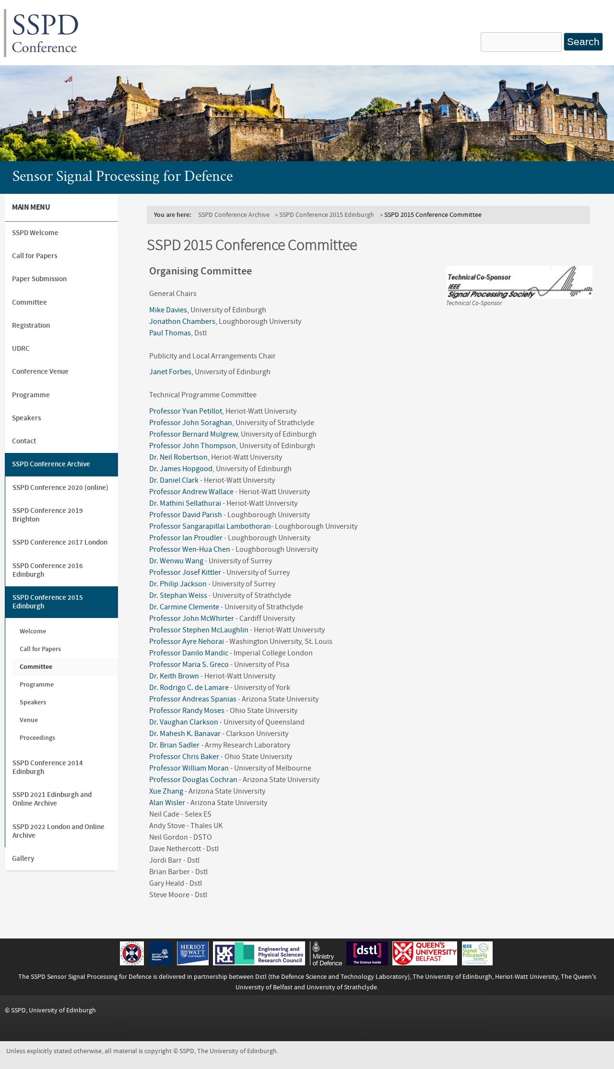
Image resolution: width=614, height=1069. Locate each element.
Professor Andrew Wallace (191, 492)
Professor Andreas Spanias (192, 699)
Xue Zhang (166, 791)
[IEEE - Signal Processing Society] (477, 963)
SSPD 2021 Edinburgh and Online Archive (52, 799)
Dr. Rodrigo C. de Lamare (189, 687)
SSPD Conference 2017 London (59, 542)
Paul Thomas (170, 333)
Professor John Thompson (192, 446)
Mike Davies (168, 310)
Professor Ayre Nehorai (186, 641)
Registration (31, 326)
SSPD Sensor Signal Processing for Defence (91, 976)
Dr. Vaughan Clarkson (183, 722)
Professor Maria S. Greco (189, 664)
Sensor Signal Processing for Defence (122, 177)
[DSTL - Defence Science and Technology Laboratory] (367, 963)
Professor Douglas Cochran (193, 779)
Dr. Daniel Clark (174, 480)
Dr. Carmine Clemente (184, 607)
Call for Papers (34, 256)
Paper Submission (39, 279)
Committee (29, 302)
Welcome (33, 631)
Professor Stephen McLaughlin (198, 630)
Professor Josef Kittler (185, 572)
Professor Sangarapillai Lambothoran (210, 526)
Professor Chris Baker (184, 756)
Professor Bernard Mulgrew (193, 434)
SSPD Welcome (35, 233)
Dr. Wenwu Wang (176, 561)
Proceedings (37, 737)
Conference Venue (40, 372)
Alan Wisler (167, 803)
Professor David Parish (185, 515)
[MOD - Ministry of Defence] (326, 963)
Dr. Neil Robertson (178, 457)
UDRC (21, 349)
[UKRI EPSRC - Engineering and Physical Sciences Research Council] (259, 963)
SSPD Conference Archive (234, 214)
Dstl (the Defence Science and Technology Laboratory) (332, 976)
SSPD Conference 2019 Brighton (47, 515)
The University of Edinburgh (452, 976)
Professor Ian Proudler (186, 538)
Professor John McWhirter (191, 618)
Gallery (23, 859)
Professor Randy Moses (186, 710)
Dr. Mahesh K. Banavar (185, 733)
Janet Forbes (170, 372)
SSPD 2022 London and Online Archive (58, 831)
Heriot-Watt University (526, 976)
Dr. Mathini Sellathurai (186, 503)
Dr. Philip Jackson (178, 584)
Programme (31, 395)
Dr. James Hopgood (181, 469)
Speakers (26, 418)
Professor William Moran (189, 768)
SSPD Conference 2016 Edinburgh (47, 570)
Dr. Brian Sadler (174, 745)
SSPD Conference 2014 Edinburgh (47, 767)
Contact (24, 441)
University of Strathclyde (342, 987)
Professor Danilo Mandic (188, 653)
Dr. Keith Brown (174, 676)
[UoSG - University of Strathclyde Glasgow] (160, 963)
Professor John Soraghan (190, 423)
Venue (29, 720)
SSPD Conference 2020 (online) (60, 488)
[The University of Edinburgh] (132, 963)
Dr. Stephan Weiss (178, 595)
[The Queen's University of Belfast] (424, 963)
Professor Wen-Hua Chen (189, 549)
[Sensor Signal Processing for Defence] (45, 54)
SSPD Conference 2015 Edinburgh (326, 214)
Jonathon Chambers (182, 321)
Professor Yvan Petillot (185, 411)
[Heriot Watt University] (193, 963)
